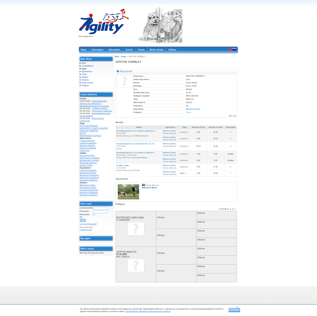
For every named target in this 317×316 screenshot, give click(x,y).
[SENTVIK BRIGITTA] (136, 265)
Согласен (234, 310)
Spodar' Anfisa (86, 165)
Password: (84, 211)
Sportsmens (87, 71)
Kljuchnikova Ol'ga (88, 188)
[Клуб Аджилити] (103, 34)
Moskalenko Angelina (89, 160)
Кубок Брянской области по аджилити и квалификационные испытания (94, 103)
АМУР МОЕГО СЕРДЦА (90, 136)
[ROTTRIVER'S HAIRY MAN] (136, 228)
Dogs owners (87, 83)
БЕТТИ (83, 133)
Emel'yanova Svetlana (90, 158)
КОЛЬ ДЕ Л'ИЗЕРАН (89, 131)
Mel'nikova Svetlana (89, 195)
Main (117, 56)
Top (237, 307)
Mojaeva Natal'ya (87, 145)
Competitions (87, 66)
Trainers (85, 80)
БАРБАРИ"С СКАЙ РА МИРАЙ (94, 128)
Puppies (85, 85)
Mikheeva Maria (193, 109)
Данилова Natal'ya (88, 163)
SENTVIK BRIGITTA (126, 252)
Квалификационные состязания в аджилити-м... (136, 131)
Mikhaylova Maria (87, 185)
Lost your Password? (88, 224)
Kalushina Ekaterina (89, 180)
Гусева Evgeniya (87, 141)
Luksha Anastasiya (88, 143)
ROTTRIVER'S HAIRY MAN (129, 217)
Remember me (85, 215)
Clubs (84, 74)
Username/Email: (86, 208)
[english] (230, 49)
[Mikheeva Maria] (128, 200)
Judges (85, 77)
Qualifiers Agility (122, 165)
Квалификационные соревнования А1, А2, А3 (135, 144)
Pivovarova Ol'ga (87, 155)
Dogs (123, 56)
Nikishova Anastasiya (89, 178)
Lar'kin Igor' (85, 150)
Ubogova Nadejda (88, 148)
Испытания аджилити (102, 111)
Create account (86, 230)
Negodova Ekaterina (89, 190)
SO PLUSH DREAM (88, 126)
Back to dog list (126, 71)
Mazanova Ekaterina (89, 192)
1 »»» (188, 112)
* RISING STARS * (100, 108)
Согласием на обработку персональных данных (147, 311)
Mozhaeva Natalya (88, 173)
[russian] (234, 49)
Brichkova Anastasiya (89, 175)
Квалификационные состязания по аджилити (135, 153)
